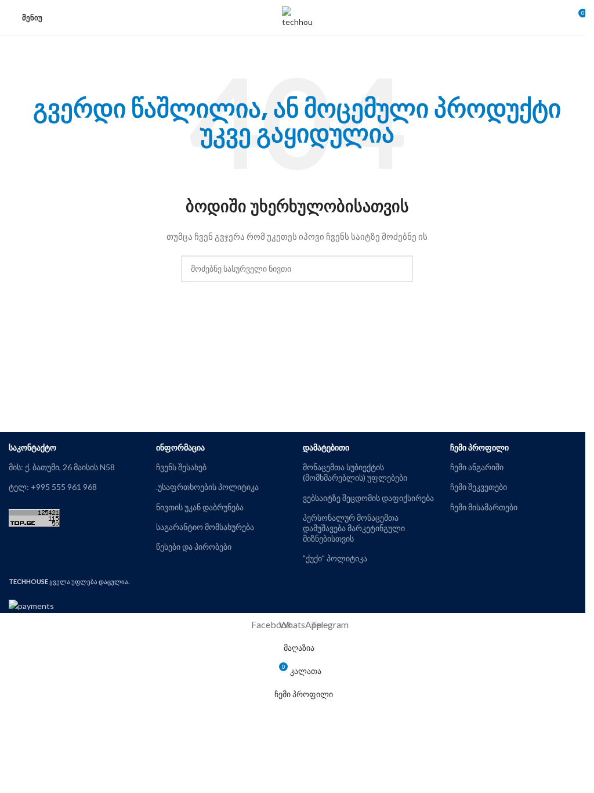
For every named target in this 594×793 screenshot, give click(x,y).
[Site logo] (297, 16)
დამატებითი (326, 447)
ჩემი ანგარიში (477, 467)
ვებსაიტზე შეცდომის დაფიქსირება (368, 498)
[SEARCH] (399, 268)
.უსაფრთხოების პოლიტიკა (207, 487)
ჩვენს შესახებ (181, 467)
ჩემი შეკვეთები (478, 487)
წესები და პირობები (193, 547)
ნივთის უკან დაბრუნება (200, 507)
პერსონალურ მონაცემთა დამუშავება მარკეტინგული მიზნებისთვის (354, 528)
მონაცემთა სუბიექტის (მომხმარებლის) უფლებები (355, 472)
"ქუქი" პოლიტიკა (335, 558)
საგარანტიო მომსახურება (205, 527)
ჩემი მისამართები (483, 507)
